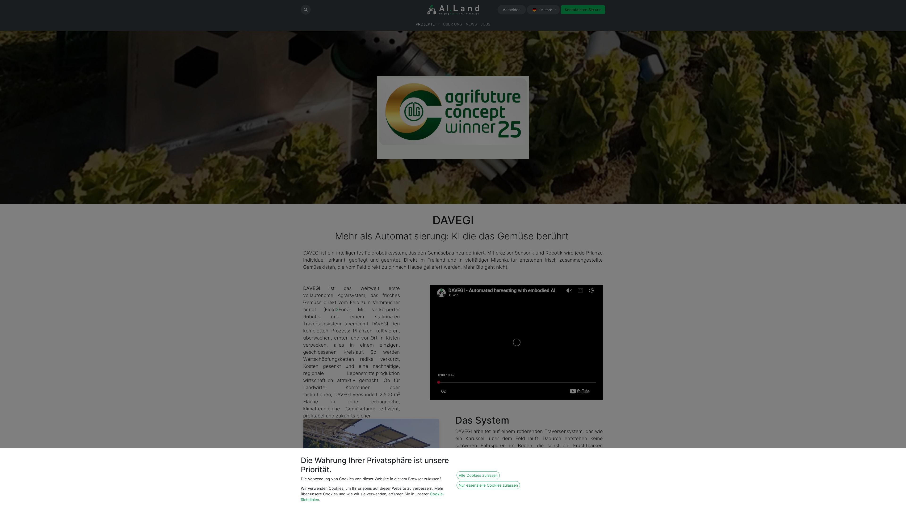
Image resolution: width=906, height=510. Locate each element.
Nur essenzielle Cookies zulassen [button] (488, 485)
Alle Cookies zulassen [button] (478, 475)
